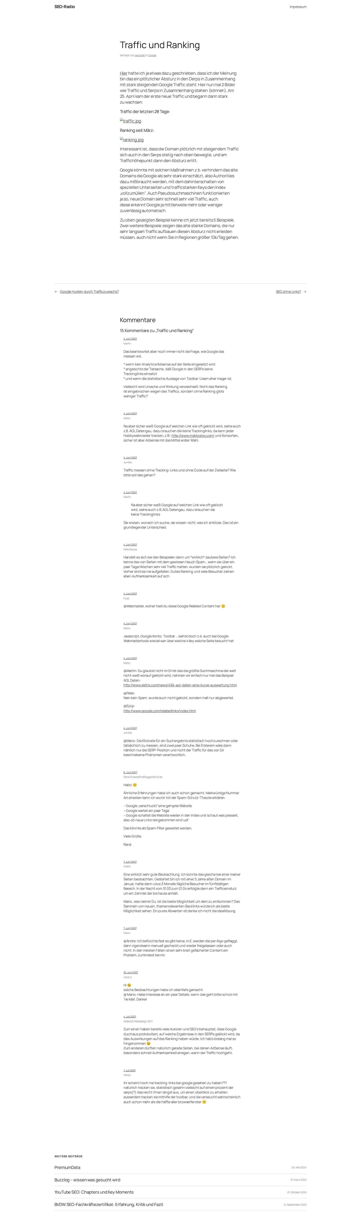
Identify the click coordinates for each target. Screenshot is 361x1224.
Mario (127, 418)
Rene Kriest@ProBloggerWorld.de (143, 777)
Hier (124, 73)
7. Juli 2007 (130, 1070)
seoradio (140, 55)
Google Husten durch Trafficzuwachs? (89, 291)
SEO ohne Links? (288, 291)
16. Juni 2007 (131, 972)
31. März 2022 (298, 1180)
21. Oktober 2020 (296, 1192)
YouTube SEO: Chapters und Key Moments (94, 1192)
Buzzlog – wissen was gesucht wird (87, 1180)
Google (152, 55)
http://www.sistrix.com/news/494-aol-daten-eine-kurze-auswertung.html (180, 685)
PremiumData (67, 1167)
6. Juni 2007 (130, 772)
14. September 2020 (295, 1204)
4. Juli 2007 (130, 1016)
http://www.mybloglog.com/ (193, 435)
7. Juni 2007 (130, 862)
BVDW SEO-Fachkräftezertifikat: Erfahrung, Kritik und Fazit (109, 1204)
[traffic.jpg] (130, 121)
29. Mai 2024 (298, 1167)
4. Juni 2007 (130, 339)
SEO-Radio (65, 6)
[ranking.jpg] (132, 140)
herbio (127, 1075)
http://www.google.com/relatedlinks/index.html (160, 710)
